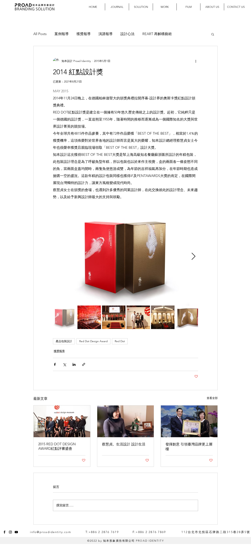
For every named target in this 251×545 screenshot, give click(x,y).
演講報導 (105, 34)
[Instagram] (10, 532)
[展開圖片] (125, 257)
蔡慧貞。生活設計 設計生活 (123, 444)
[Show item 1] (64, 317)
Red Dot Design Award (93, 341)
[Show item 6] (187, 317)
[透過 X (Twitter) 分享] (64, 364)
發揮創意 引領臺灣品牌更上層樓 (189, 446)
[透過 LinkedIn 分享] (74, 364)
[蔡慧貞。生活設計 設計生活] (125, 421)
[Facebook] (4, 532)
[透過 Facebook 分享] (55, 364)
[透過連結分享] (83, 364)
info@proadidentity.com (50, 532)
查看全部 (212, 398)
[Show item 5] (163, 317)
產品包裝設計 (64, 341)
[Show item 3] (114, 317)
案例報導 (62, 34)
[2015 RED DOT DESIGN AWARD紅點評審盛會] (62, 421)
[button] (213, 34)
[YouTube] (16, 532)
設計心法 (127, 34)
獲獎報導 (83, 34)
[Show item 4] (138, 317)
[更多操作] (195, 61)
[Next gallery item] (193, 256)
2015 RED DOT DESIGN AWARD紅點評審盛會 (57, 446)
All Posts (40, 34)
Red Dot (120, 341)
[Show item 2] (89, 317)
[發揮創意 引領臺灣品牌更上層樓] (189, 421)
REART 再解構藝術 (157, 34)
